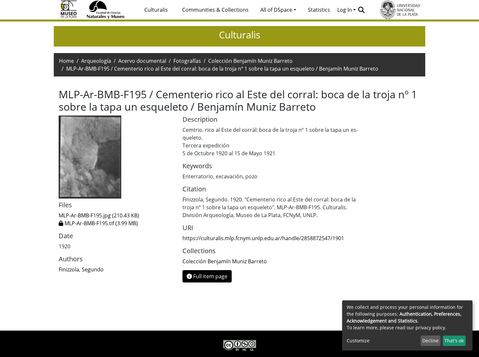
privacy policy (430, 327)
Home (66, 60)
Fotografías (187, 60)
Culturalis (156, 9)
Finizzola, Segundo (81, 269)
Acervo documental (142, 60)
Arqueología (96, 60)
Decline (430, 340)
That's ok (454, 340)
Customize (358, 340)
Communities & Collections (215, 9)
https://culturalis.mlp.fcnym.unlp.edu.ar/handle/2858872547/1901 (263, 238)
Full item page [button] (209, 276)
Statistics (319, 9)
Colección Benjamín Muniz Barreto (250, 60)
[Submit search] (361, 10)
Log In (344, 9)
